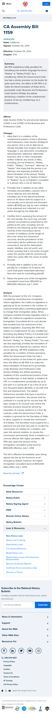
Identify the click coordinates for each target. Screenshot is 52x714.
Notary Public (13, 497)
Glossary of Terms (14, 572)
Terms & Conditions (11, 677)
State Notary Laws (14, 544)
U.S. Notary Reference (16, 548)
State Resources (14, 491)
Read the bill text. (11, 473)
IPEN (8, 510)
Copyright (7, 665)
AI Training (8, 681)
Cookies (7, 669)
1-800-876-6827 (26, 11)
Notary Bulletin (13, 522)
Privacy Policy (9, 662)
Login (46, 4)
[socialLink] (4, 652)
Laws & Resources (15, 528)
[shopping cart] (42, 11)
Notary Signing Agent (17, 503)
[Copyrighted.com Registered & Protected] (7, 707)
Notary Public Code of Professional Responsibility (22, 558)
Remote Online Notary (17, 516)
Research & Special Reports (18, 564)
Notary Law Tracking (15, 540)
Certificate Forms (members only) (21, 568)
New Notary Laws (9, 18)
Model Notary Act (14, 553)
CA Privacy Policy (11, 684)
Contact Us (8, 673)
